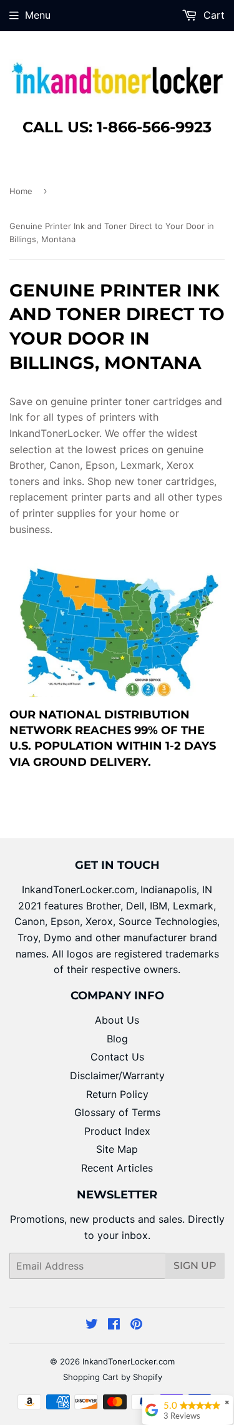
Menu (38, 15)
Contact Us (117, 1056)
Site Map (117, 1149)
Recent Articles (117, 1168)
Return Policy (117, 1094)
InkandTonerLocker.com (128, 1361)
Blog (117, 1038)
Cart (212, 15)
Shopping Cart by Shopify (112, 1377)
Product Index (117, 1131)
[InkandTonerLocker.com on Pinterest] (136, 1325)
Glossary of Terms (117, 1112)
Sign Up (195, 1265)
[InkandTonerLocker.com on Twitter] (91, 1325)
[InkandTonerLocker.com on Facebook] (113, 1325)
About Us (117, 1020)
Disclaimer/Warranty (117, 1075)
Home (20, 191)
